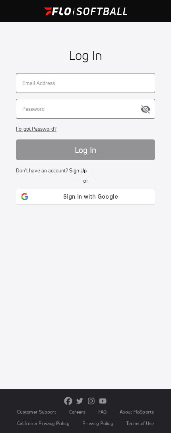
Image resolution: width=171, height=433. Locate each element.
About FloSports (137, 412)
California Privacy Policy (43, 423)
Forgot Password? (36, 129)
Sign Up (78, 170)
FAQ (102, 412)
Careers (77, 412)
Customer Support (36, 412)
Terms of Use (140, 423)
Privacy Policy (97, 423)
